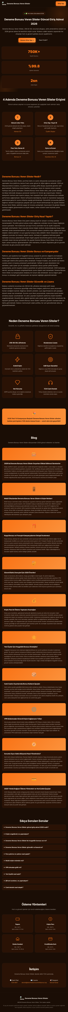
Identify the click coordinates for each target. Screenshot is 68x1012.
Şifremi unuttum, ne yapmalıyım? (16, 881)
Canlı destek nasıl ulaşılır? (14, 887)
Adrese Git (17, 131)
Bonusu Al (17, 157)
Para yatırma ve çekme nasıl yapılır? (17, 854)
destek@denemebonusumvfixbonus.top (34, 982)
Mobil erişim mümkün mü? (14, 861)
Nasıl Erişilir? (43, 40)
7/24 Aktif (14, 982)
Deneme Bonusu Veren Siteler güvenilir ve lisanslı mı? (24, 847)
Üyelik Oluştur (50, 131)
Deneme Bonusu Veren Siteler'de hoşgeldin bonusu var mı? (26, 841)
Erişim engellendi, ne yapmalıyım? (17, 834)
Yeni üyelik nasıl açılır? (13, 874)
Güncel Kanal (54, 982)
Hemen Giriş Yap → (27, 40)
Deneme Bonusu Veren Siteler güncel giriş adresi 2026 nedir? (27, 827)
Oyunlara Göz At (50, 157)
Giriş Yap (61, 3)
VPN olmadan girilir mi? (13, 867)
